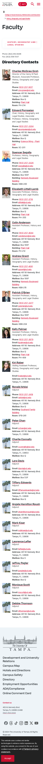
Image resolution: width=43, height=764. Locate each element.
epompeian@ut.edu (27, 129)
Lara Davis (18, 460)
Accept (7, 758)
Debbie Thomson (22, 603)
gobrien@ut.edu (25, 306)
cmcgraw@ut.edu (26, 90)
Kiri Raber (18, 362)
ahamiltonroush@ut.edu (28, 512)
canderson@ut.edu (26, 236)
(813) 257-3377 (26, 303)
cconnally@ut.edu (26, 447)
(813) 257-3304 (26, 126)
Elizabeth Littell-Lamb (25, 188)
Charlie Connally (22, 439)
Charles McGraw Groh (25, 71)
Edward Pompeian (23, 110)
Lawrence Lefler (21, 541)
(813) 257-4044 (26, 233)
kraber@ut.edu (25, 376)
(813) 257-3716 (26, 199)
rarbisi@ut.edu (24, 397)
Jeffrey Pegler (20, 563)
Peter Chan (18, 420)
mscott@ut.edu (25, 592)
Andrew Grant (20, 256)
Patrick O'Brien (21, 292)
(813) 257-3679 (26, 339)
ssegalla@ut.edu (25, 166)
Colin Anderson (21, 222)
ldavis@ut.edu (24, 468)
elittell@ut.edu (24, 202)
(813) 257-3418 (26, 394)
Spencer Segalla (21, 152)
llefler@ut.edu (24, 549)
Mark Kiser (18, 522)
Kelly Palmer (19, 329)
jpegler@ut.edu (25, 570)
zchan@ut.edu (24, 428)
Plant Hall (25, 102)
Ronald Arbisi (20, 386)
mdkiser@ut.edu (25, 530)
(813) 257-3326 (26, 163)
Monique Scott (21, 584)
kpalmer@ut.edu (25, 342)
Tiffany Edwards (21, 482)
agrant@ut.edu (25, 269)
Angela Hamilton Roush (26, 504)
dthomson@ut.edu (26, 611)
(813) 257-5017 (26, 87)
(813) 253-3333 (9, 712)
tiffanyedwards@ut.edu (28, 490)
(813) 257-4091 (26, 266)
